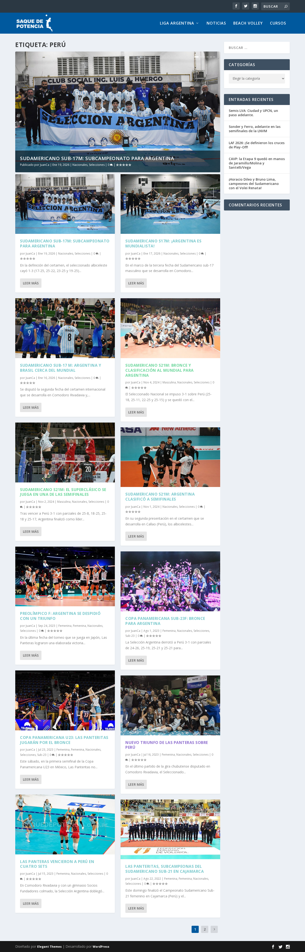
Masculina (64, 502)
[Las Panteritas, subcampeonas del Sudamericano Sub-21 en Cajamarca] (170, 829)
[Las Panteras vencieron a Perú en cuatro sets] (65, 824)
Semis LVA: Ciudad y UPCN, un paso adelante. (253, 112)
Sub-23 (41, 755)
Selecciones (97, 165)
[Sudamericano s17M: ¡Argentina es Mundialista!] (170, 204)
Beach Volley (248, 23)
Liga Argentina (177, 23)
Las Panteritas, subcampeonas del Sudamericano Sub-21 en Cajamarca (164, 869)
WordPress (101, 947)
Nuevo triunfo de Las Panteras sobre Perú (166, 745)
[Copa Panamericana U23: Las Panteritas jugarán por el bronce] (65, 700)
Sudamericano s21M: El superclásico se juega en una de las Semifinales (63, 492)
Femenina (64, 626)
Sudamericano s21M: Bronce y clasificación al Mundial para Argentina (159, 370)
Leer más (31, 283)
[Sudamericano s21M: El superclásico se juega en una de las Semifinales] (65, 452)
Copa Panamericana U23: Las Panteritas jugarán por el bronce (64, 740)
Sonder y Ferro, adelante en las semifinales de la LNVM (254, 128)
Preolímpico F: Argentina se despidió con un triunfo (60, 616)
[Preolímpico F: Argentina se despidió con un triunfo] (65, 577)
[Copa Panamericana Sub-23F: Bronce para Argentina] (170, 581)
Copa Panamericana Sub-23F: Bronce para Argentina (165, 621)
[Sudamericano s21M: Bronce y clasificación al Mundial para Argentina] (170, 328)
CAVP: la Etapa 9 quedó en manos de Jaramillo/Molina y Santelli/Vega (257, 163)
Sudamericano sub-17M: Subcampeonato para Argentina (97, 158)
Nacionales (79, 165)
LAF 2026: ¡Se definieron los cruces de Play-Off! (257, 145)
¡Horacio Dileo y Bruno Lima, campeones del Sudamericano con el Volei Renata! (254, 183)
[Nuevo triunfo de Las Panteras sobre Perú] (170, 705)
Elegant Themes (49, 947)
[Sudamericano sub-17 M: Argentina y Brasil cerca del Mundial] (65, 328)
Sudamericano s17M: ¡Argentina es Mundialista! (163, 243)
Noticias (216, 23)
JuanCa (44, 165)
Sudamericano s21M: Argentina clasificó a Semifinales (160, 497)
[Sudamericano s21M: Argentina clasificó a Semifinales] (170, 457)
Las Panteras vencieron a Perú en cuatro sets (57, 864)
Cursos (278, 23)
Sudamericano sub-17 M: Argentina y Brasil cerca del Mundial (60, 368)
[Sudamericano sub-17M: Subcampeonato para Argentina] (65, 204)
